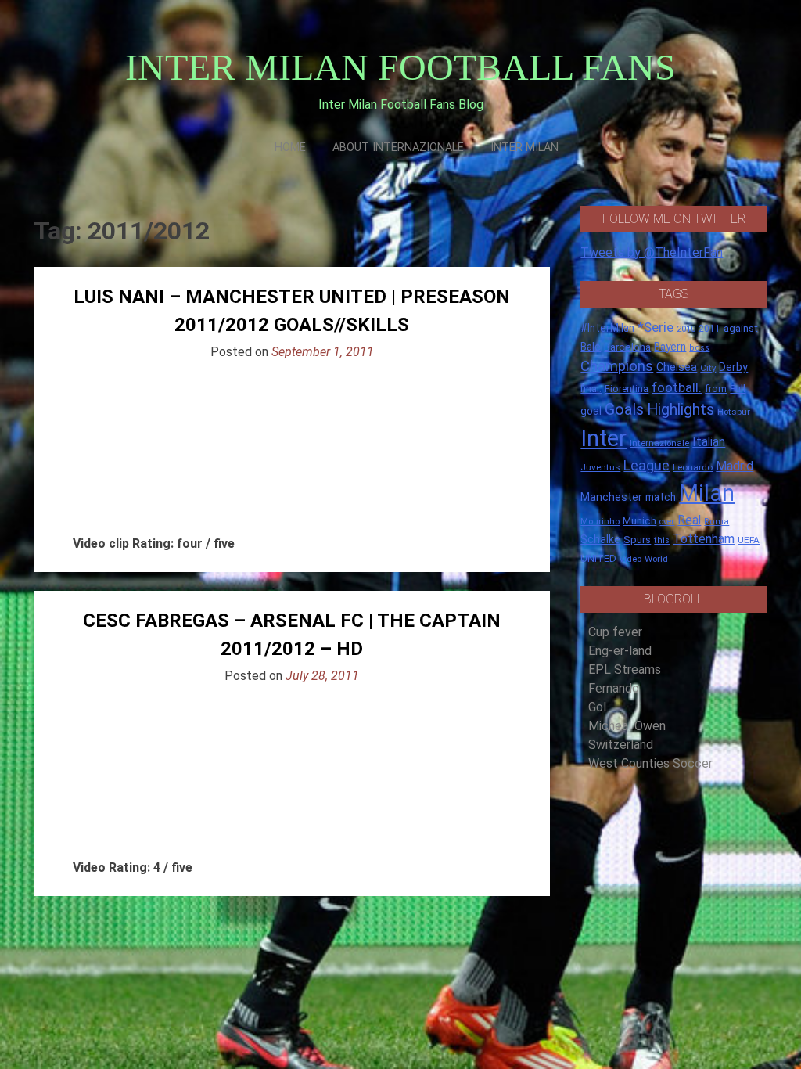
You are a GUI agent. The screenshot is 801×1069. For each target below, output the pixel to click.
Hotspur (733, 411)
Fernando (613, 688)
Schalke (600, 539)
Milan (707, 493)
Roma (716, 522)
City (708, 367)
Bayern (670, 346)
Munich (639, 521)
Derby (733, 367)
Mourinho (600, 521)
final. (591, 388)
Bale (590, 346)
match (660, 497)
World (656, 558)
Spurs (637, 539)
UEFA (749, 539)
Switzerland (620, 744)
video (630, 558)
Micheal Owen (627, 725)
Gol (597, 707)
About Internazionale (398, 147)
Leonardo (693, 467)
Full (737, 388)
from (716, 388)
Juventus (600, 467)
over (666, 522)
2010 (686, 329)
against (741, 328)
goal (591, 411)
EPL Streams (624, 669)
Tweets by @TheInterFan (651, 252)
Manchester (611, 497)
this (662, 540)
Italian (708, 441)
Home (290, 147)
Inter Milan (524, 147)
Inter (603, 438)
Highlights (680, 410)
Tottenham (704, 538)
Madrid (734, 466)
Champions (616, 366)
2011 (709, 328)
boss (699, 348)
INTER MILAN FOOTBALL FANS (400, 67)
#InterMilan (607, 328)
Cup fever (615, 631)
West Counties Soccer (650, 763)
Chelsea (676, 367)
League (646, 465)
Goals (624, 410)
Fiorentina (626, 388)
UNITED (598, 558)
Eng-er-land (620, 650)
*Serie (655, 327)
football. (677, 387)
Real (689, 520)
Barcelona (627, 346)
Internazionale (659, 442)
